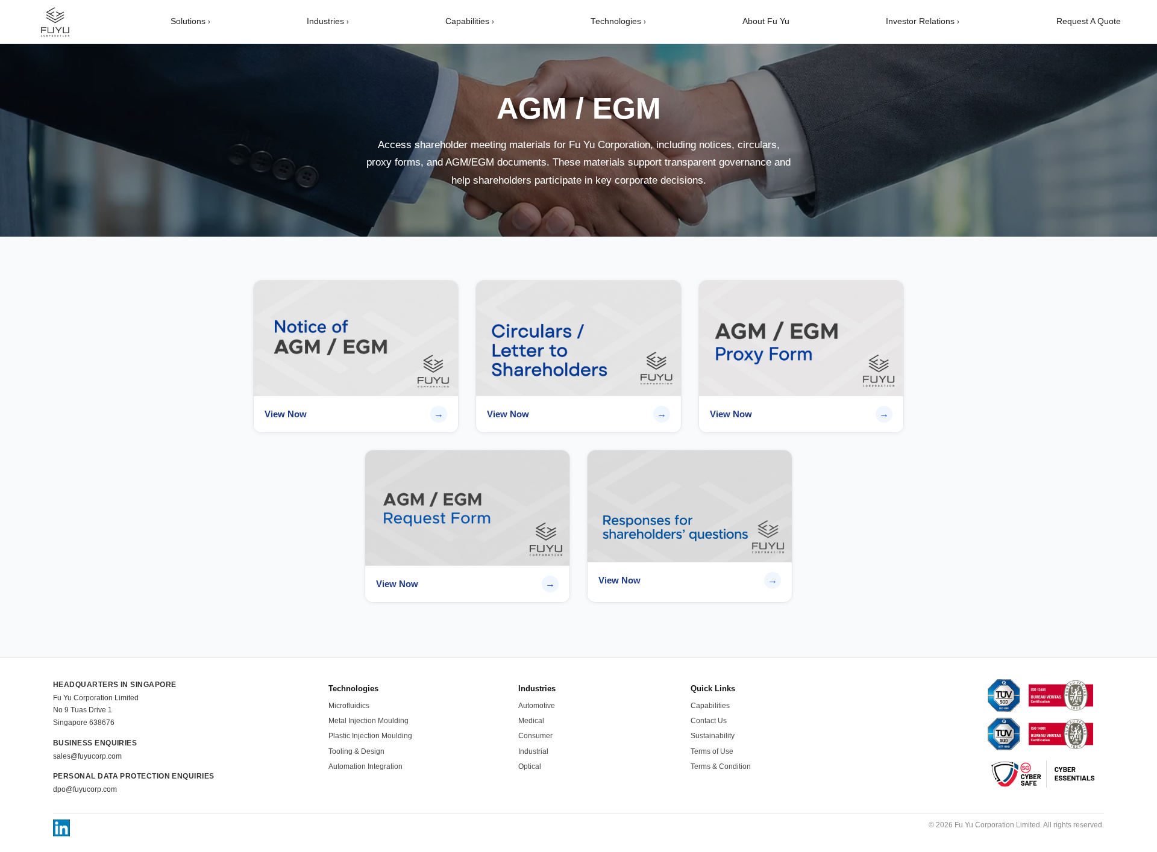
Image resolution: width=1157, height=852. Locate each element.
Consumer (535, 736)
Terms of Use (712, 751)
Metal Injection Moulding (368, 721)
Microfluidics (348, 705)
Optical (529, 766)
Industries (328, 21)
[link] (356, 356)
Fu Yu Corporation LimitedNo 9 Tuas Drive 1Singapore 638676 (96, 710)
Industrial (533, 751)
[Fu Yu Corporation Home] (55, 21)
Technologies (618, 21)
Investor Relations (922, 21)
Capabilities (469, 21)
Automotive (536, 705)
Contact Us (709, 721)
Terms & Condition (721, 766)
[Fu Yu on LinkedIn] (61, 827)
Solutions (190, 21)
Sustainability (713, 736)
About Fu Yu (765, 21)
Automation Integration (365, 766)
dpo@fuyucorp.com (85, 789)
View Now (286, 414)
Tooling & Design (356, 751)
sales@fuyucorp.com (87, 756)
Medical (531, 721)
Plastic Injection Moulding (370, 736)
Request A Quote (1088, 21)
